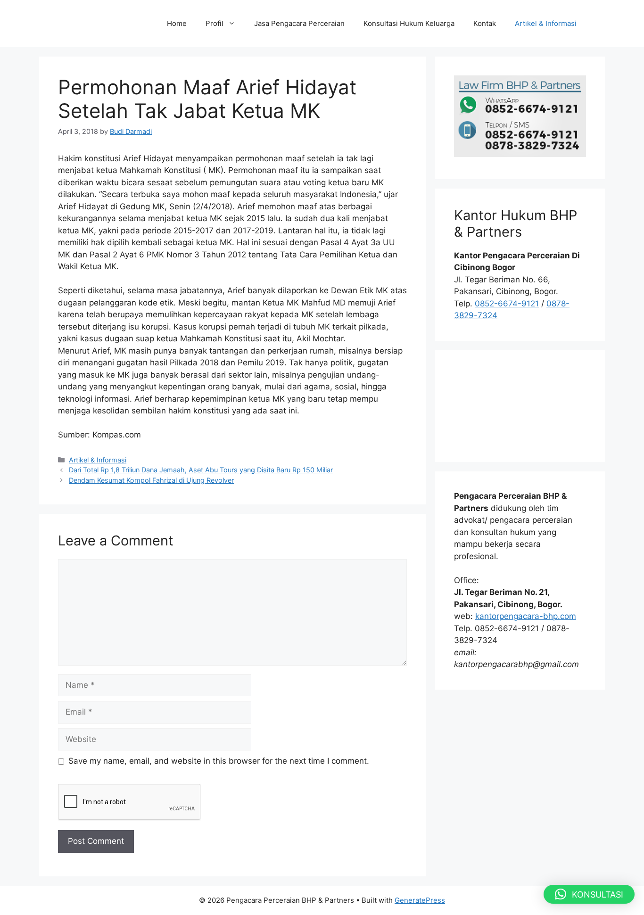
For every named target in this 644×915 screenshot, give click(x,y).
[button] (589, 894)
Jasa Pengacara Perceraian (299, 23)
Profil (214, 23)
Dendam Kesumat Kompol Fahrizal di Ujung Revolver (151, 480)
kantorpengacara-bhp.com (525, 616)
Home (177, 23)
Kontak (484, 23)
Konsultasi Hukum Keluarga (408, 23)
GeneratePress (420, 900)
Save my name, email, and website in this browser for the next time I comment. (218, 761)
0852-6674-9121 (507, 303)
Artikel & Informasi (546, 23)
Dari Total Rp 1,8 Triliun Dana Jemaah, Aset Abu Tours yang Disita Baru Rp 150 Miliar (201, 470)
